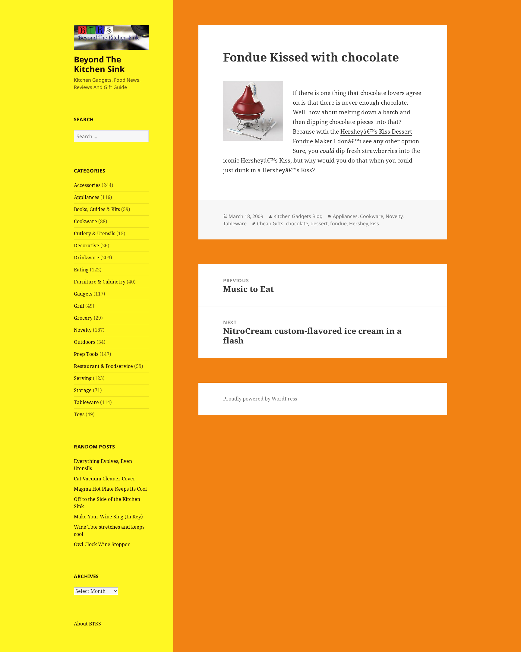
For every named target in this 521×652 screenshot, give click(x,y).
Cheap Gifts (270, 223)
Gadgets (83, 293)
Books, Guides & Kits (97, 209)
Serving (83, 378)
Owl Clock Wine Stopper (102, 544)
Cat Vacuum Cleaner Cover (104, 478)
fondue (338, 223)
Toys (79, 414)
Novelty (83, 330)
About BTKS (87, 623)
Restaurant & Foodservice (103, 366)
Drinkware (86, 257)
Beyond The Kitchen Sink (99, 64)
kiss (374, 223)
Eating (81, 269)
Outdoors (84, 342)
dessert (319, 223)
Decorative (86, 245)
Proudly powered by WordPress (260, 398)
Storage (83, 390)
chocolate (297, 223)
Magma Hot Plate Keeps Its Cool (110, 489)
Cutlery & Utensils (94, 233)
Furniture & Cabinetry (99, 281)
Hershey (358, 223)
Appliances (86, 197)
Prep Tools (86, 354)
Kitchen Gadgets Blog (298, 216)
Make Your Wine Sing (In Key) (108, 516)
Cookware (85, 221)
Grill (79, 305)
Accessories (87, 185)
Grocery (83, 318)
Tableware (86, 402)
